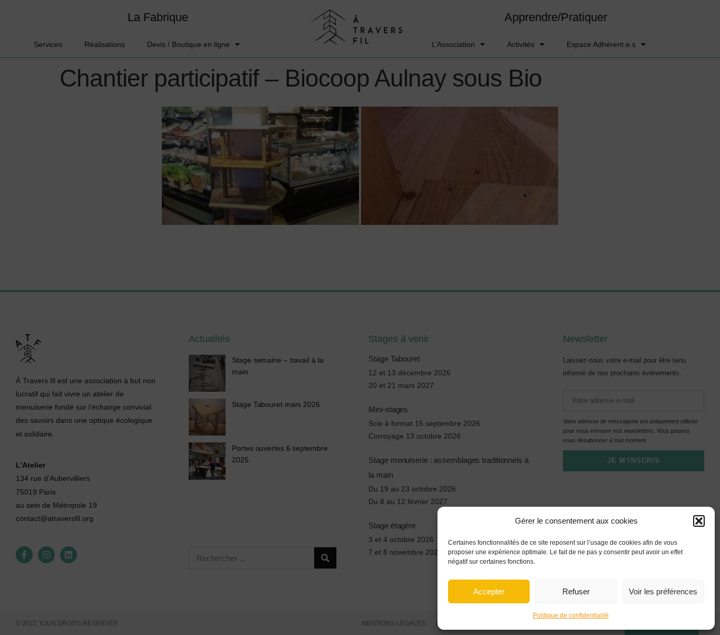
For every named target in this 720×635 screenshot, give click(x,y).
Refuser (576, 591)
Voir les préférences (663, 591)
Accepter (488, 591)
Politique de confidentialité (571, 615)
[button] (699, 521)
